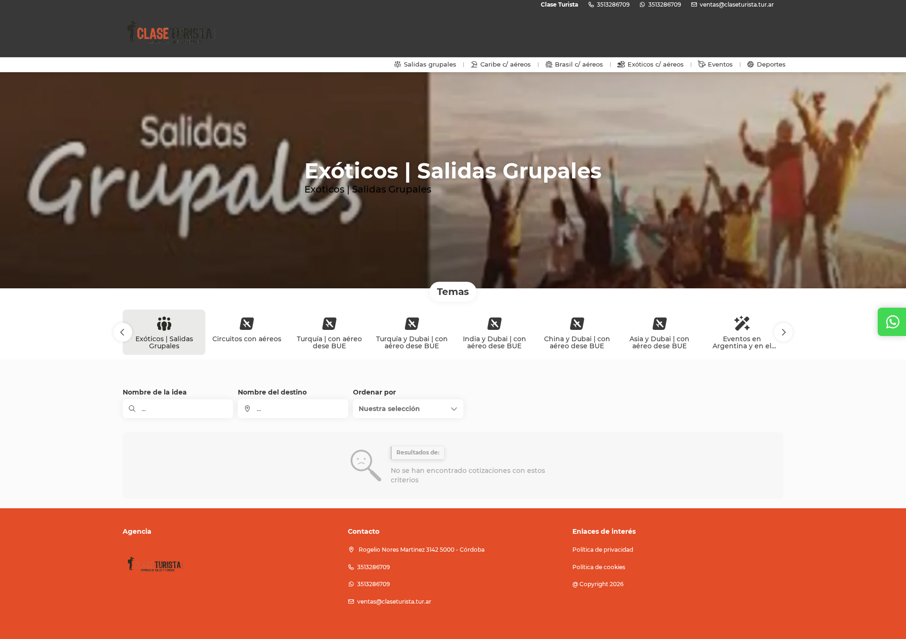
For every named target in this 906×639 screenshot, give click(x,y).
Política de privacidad (602, 549)
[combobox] (293, 408)
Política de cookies (598, 567)
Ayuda (617, 33)
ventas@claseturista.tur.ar (737, 4)
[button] (122, 332)
